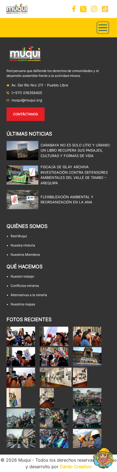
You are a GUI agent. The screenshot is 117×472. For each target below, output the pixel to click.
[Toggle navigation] (103, 27)
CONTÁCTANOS (25, 114)
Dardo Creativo (76, 466)
